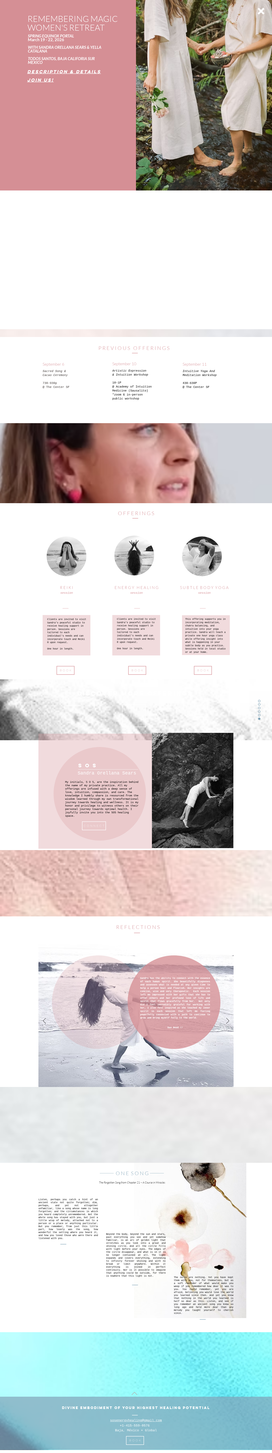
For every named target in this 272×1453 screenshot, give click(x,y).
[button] (261, 11)
